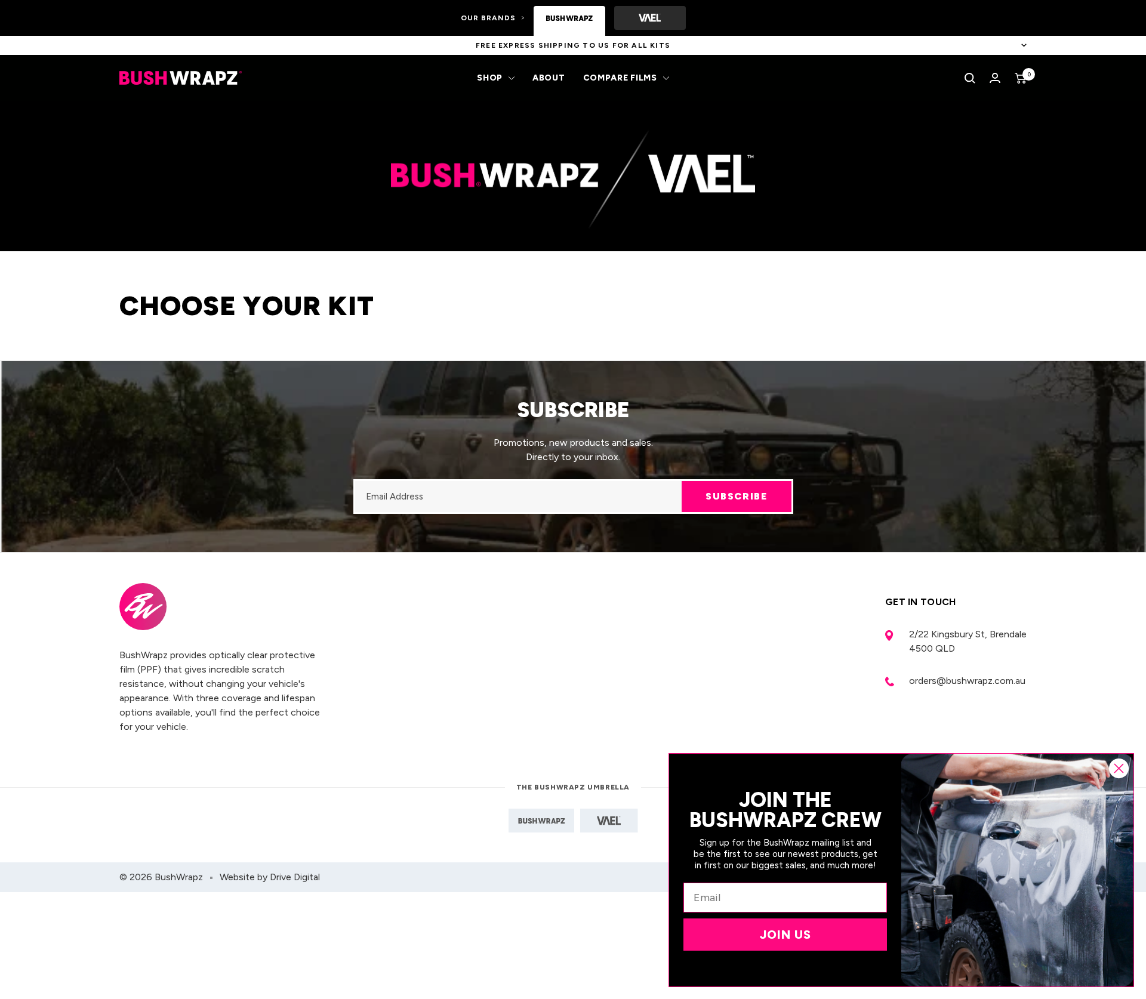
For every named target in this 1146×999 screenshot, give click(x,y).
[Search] (970, 78)
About (548, 78)
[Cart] (1021, 78)
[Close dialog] (1118, 768)
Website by (270, 877)
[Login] (995, 78)
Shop (490, 78)
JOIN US (785, 934)
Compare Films (620, 78)
